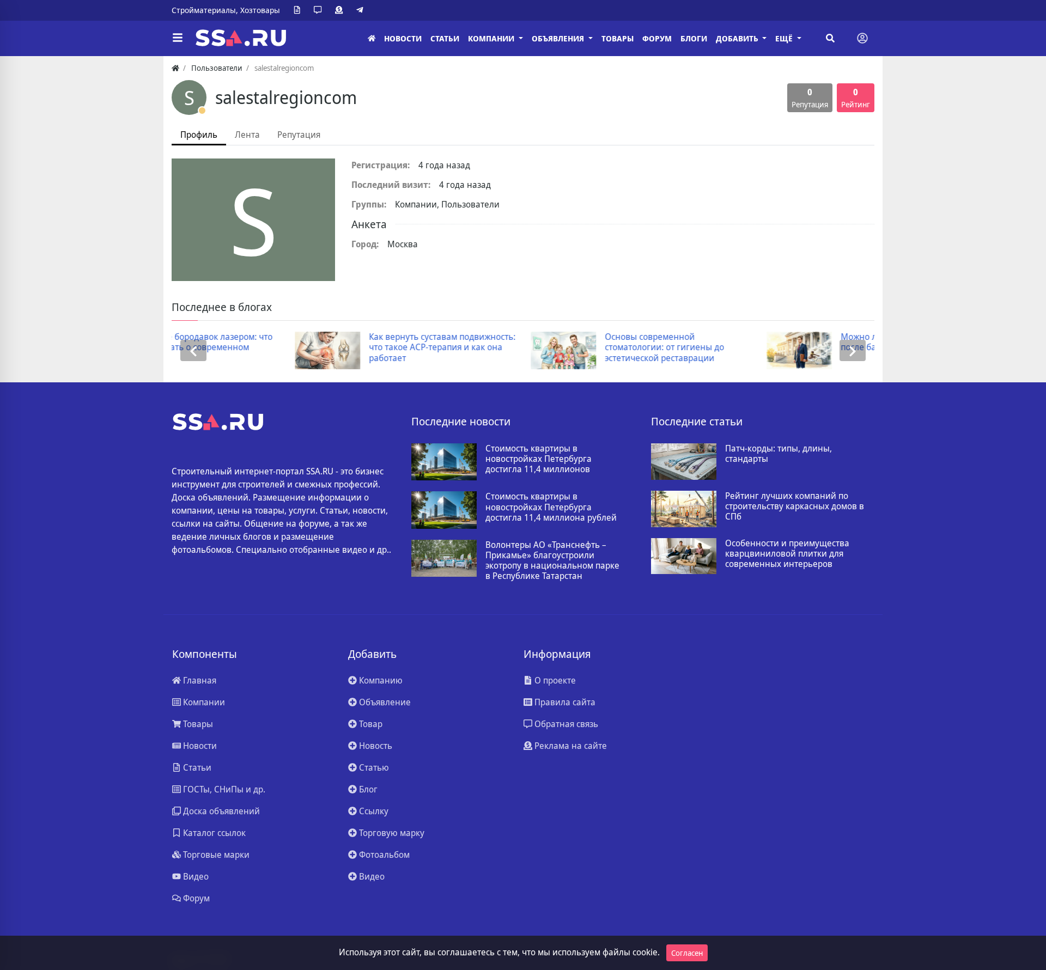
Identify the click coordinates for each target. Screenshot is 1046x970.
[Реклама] (341, 10)
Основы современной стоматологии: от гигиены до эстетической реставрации (549, 347)
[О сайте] (299, 10)
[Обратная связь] (320, 10)
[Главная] (371, 38)
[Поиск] (830, 38)
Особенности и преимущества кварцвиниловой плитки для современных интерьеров (787, 554)
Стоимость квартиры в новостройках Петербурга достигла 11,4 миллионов (538, 459)
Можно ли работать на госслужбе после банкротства (793, 342)
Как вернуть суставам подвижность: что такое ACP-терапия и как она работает (326, 347)
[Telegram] (362, 10)
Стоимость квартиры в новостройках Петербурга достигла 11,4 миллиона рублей (551, 507)
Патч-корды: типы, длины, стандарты (778, 453)
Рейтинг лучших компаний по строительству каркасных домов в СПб (794, 506)
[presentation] (193, 350)
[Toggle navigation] (862, 38)
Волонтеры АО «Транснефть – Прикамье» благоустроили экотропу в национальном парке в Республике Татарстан (552, 561)
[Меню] (177, 38)
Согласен (687, 953)
